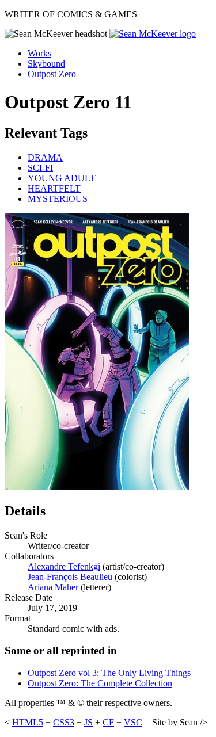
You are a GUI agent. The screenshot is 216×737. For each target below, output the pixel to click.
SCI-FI (40, 168)
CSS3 (63, 722)
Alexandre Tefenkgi (64, 566)
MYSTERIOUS (58, 199)
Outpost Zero (52, 74)
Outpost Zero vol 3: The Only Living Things (109, 673)
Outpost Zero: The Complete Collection (100, 683)
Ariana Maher (53, 587)
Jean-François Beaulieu (70, 577)
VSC (133, 722)
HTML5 (27, 722)
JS (88, 722)
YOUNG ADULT (62, 178)
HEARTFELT (54, 188)
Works (39, 53)
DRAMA (45, 157)
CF (108, 722)
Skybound (46, 63)
